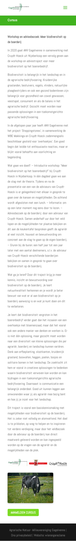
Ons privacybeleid (21, 535)
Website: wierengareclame (49, 535)
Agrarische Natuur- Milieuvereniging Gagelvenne (37, 530)
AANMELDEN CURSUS (23, 512)
